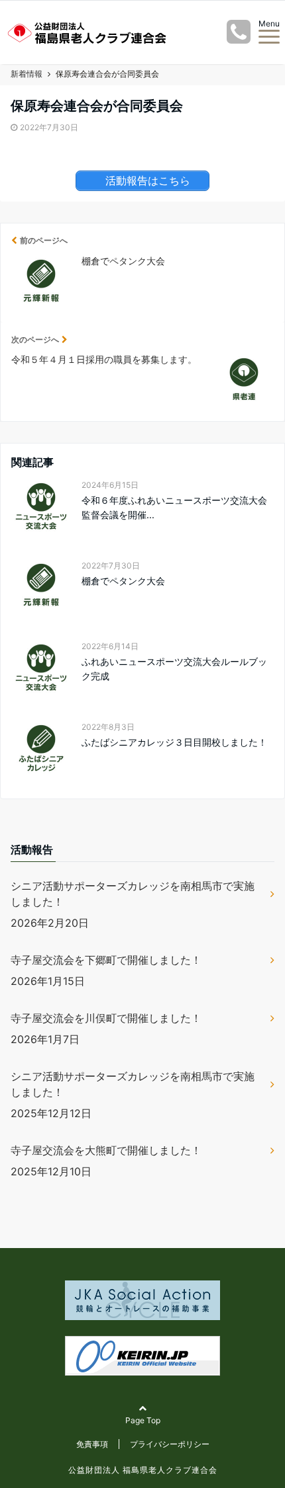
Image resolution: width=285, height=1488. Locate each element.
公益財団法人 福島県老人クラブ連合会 (142, 1470)
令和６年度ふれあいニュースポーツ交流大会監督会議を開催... (174, 507)
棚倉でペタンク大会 (123, 580)
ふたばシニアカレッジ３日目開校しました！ (174, 742)
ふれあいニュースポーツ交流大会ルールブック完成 (174, 669)
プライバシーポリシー (169, 1444)
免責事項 (92, 1444)
